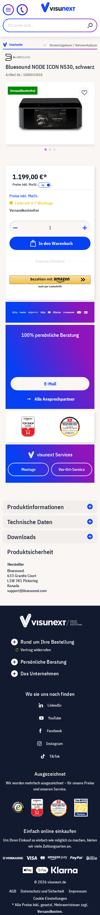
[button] (50, 282)
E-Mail (50, 383)
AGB (12, 891)
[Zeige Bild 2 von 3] (50, 149)
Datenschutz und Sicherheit (42, 891)
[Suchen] (90, 25)
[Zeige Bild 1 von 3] (45, 149)
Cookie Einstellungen (50, 898)
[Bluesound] (50, 57)
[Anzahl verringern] (15, 227)
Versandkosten (49, 911)
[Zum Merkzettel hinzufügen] (84, 92)
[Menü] (8, 9)
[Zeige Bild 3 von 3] (54, 149)
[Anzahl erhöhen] (85, 227)
